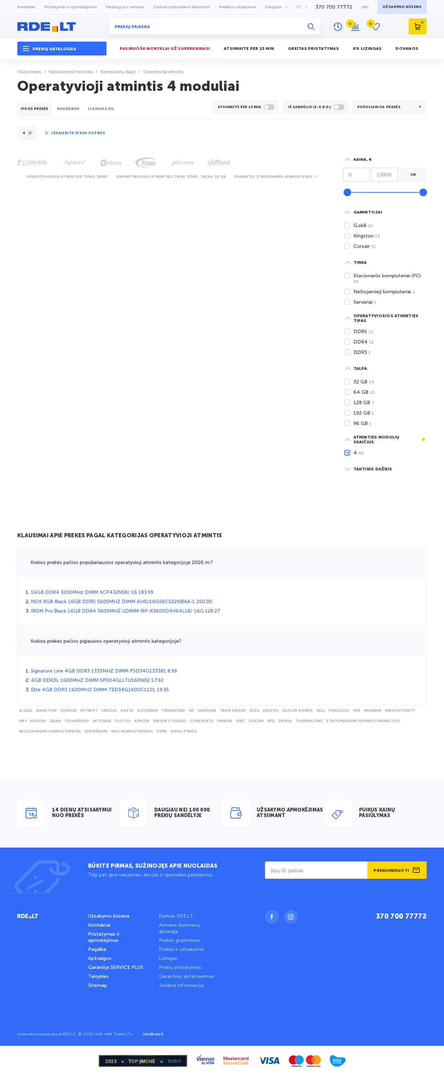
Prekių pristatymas (180, 967)
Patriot (89, 711)
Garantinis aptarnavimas (186, 976)
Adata (127, 711)
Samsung (207, 711)
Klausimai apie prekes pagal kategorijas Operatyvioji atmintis (119, 536)
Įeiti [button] (364, 7)
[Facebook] (272, 917)
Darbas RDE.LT (176, 916)
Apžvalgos (99, 958)
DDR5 (161, 731)
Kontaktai (26, 7)
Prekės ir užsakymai (237, 7)
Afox (254, 711)
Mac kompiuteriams (132, 731)
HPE (357, 711)
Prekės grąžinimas (179, 940)
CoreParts (202, 721)
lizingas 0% (101, 109)
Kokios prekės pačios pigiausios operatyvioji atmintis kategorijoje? (106, 641)
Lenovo (271, 711)
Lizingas (168, 958)
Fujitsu (123, 721)
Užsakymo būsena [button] (402, 7)
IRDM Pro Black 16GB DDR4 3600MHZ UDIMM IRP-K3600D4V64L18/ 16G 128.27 (125, 611)
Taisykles (98, 976)
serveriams (96, 731)
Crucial (110, 711)
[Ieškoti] (311, 26)
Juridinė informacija (181, 985)
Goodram (147, 711)
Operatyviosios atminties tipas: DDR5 (67, 177)
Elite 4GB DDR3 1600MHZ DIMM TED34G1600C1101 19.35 (100, 690)
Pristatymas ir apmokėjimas (70, 7)
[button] (61, 48)
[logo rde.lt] (61, 26)
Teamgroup (77, 721)
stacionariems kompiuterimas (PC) (363, 721)
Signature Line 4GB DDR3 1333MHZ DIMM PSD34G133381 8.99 (104, 671)
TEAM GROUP (233, 711)
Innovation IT (400, 711)
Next (323, 176)
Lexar (55, 721)
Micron (38, 721)
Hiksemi (224, 721)
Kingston (46, 711)
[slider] (347, 192)
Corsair (68, 711)
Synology (338, 711)
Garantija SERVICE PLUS (115, 967)
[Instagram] (291, 917)
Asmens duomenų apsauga (179, 928)
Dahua (285, 721)
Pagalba (97, 949)
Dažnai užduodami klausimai (181, 7)
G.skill (26, 711)
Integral (102, 721)
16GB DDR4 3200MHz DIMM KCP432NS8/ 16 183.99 (92, 592)
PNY (23, 721)
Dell (320, 711)
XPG (271, 721)
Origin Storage (170, 721)
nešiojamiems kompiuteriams (50, 731)
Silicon (256, 721)
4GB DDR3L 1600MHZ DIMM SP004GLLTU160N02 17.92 (97, 680)
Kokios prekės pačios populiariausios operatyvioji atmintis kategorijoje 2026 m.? (122, 562)
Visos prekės (34, 109)
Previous (19, 176)
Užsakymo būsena (108, 916)
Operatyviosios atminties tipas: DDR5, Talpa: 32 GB (171, 177)
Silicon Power (297, 711)
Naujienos (68, 109)
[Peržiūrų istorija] (338, 27)
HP (191, 711)
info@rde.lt (153, 1034)
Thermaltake (309, 721)
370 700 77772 (334, 7)
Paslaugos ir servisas (125, 7)
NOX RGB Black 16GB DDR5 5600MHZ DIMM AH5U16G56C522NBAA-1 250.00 (121, 602)
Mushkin (373, 711)
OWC (240, 721)
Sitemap (97, 985)
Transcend (173, 711)
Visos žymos (184, 731)
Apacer (141, 721)
